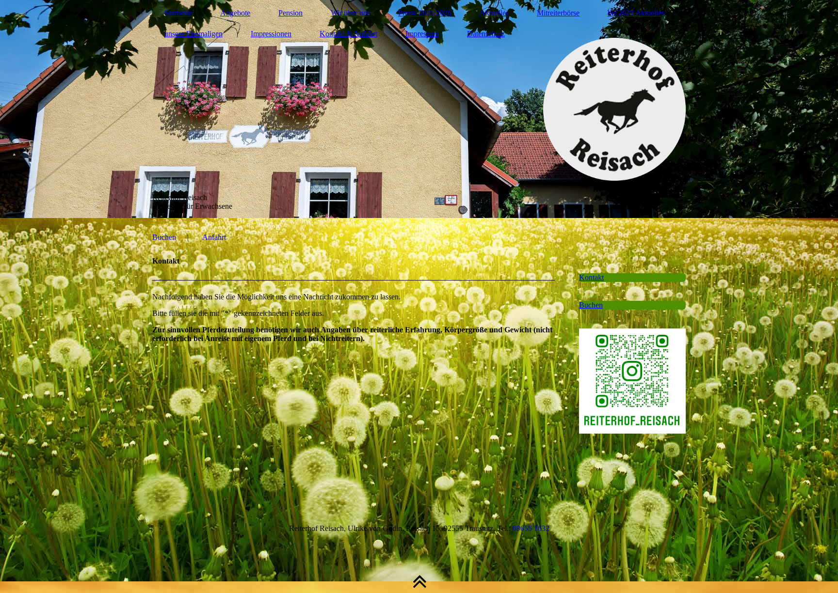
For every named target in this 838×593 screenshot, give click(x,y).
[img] (419, 109)
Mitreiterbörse (558, 13)
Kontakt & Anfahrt (348, 34)
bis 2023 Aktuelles (636, 13)
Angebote (235, 13)
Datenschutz (486, 34)
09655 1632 (531, 528)
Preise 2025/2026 (424, 13)
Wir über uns (350, 13)
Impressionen (271, 34)
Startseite (178, 13)
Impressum (422, 34)
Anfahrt (214, 237)
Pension (290, 13)
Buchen (164, 237)
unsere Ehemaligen (193, 34)
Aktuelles (494, 13)
